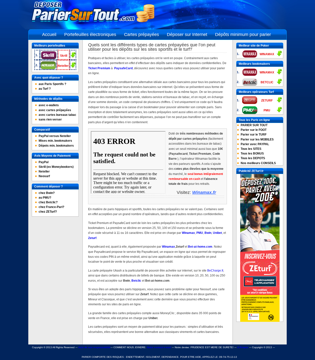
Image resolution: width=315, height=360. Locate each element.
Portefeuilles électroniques (90, 34)
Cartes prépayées (141, 34)
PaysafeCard (123, 68)
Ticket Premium (99, 68)
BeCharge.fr (215, 270)
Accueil (49, 34)
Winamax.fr (204, 192)
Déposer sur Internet (187, 34)
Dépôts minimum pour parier (243, 34)
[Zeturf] (260, 321)
